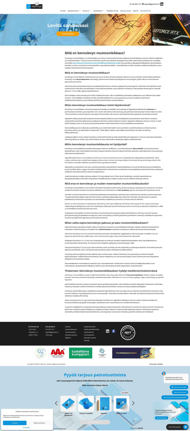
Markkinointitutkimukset (91, 329)
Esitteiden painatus (71, 335)
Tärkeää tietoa (112, 11)
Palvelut (86, 11)
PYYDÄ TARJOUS (68, 34)
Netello (160, 364)
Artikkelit (86, 340)
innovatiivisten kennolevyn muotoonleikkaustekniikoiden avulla (96, 63)
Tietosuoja (26, 427)
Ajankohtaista (73, 11)
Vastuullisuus (125, 11)
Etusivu (63, 11)
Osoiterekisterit (89, 332)
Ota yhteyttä (145, 11)
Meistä (135, 11)
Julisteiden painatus (90, 338)
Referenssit (98, 11)
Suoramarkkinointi (71, 329)
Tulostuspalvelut (70, 332)
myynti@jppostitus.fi (151, 4)
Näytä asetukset (39, 423)
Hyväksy (15, 423)
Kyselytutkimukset (89, 327)
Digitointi (68, 338)
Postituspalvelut (89, 335)
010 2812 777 (136, 4)
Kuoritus (67, 327)
